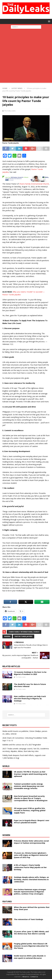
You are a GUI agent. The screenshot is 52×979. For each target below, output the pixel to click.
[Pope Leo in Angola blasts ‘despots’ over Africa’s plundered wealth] (7, 823)
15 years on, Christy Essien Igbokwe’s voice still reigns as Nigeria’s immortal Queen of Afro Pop (31, 855)
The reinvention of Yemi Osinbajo (28, 919)
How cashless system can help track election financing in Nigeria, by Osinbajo (30, 698)
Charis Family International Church (34, 184)
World (5, 766)
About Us (25, 977)
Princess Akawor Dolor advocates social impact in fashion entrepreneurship (31, 842)
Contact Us (34, 977)
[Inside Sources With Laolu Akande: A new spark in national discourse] (7, 958)
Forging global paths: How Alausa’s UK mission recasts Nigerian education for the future (31, 945)
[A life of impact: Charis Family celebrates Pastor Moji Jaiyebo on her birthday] (7, 867)
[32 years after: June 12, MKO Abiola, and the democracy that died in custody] (7, 934)
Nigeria (7, 636)
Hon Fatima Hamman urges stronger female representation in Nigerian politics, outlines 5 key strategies (30, 891)
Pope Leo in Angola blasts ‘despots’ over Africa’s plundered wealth (31, 821)
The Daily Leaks (10, 111)
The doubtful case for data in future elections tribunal (30, 685)
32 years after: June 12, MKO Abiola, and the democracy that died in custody (31, 932)
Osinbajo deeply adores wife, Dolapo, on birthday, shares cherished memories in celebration (31, 879)
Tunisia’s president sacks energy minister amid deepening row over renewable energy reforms (29, 786)
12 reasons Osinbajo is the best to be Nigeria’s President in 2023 (30, 673)
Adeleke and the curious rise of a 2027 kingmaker (21, 744)
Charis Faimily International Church (24, 632)
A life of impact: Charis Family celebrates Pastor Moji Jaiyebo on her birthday (30, 867)
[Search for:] (26, 27)
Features (7, 901)
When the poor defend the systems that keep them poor (31, 908)
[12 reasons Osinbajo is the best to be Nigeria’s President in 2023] (7, 674)
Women (6, 835)
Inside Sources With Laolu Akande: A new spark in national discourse (30, 957)
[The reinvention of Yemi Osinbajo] (7, 922)
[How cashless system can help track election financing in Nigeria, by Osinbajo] (7, 699)
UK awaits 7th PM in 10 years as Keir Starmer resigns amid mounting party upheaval (30, 774)
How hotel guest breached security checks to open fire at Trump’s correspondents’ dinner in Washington (30, 798)
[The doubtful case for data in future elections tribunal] (7, 686)
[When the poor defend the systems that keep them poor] (7, 909)
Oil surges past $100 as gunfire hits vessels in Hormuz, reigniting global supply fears (29, 810)
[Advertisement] (26, 57)
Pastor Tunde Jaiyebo (23, 636)
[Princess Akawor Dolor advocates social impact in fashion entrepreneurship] (7, 843)
